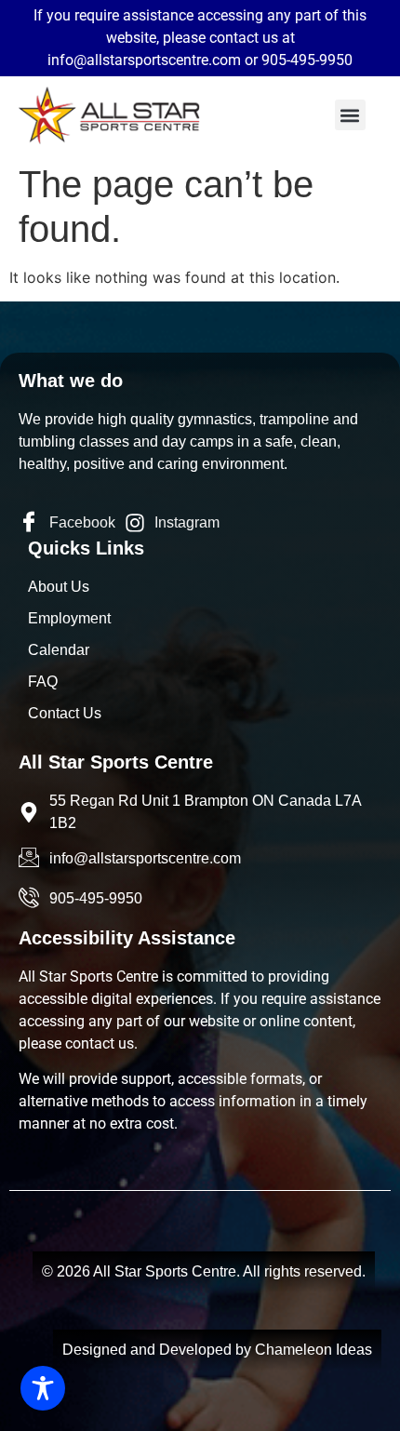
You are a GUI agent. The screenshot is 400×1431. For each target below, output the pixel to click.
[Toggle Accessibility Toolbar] (43, 1388)
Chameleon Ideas (313, 1349)
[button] (350, 115)
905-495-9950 (307, 60)
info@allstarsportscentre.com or (154, 60)
